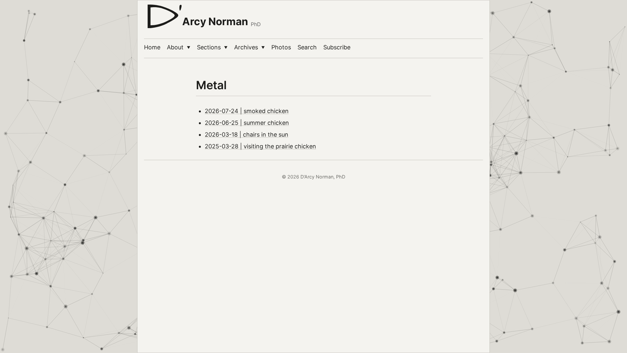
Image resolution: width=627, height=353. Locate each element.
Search (307, 47)
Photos (281, 47)
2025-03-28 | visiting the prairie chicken (260, 146)
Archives (249, 47)
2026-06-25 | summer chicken (247, 122)
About (178, 47)
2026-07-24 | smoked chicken (247, 111)
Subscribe (336, 47)
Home (152, 47)
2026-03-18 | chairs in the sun (246, 134)
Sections (212, 47)
